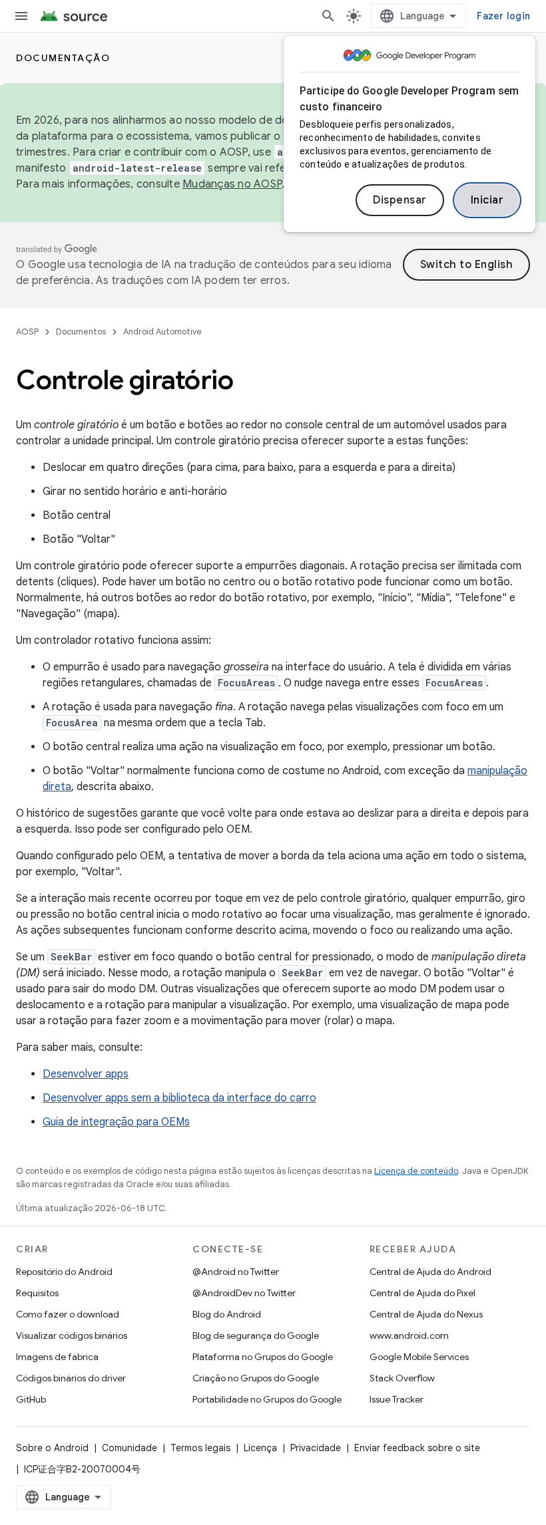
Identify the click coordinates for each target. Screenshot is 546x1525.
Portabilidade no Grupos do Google (267, 1399)
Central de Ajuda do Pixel (422, 1293)
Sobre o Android (52, 1448)
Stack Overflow (402, 1378)
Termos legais (200, 1448)
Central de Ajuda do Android (430, 1272)
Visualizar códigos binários (71, 1335)
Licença (260, 1448)
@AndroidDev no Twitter (244, 1293)
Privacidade (315, 1448)
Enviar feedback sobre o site (417, 1448)
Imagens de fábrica (57, 1357)
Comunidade (129, 1448)
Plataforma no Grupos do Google (262, 1357)
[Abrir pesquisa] (328, 16)
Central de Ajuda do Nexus (426, 1314)
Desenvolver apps (86, 1074)
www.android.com (409, 1335)
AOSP (27, 331)
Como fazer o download (67, 1314)
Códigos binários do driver (71, 1378)
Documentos (81, 331)
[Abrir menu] (21, 16)
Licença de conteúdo (416, 1171)
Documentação (63, 58)
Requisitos (37, 1293)
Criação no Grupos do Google (255, 1378)
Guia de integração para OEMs (116, 1122)
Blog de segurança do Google (255, 1335)
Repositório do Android (64, 1272)
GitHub (31, 1399)
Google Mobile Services (419, 1357)
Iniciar (487, 200)
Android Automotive (162, 331)
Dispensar (400, 200)
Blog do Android (226, 1314)
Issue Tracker (396, 1399)
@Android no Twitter (235, 1272)
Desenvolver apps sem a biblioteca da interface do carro (179, 1098)
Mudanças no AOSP (232, 184)
